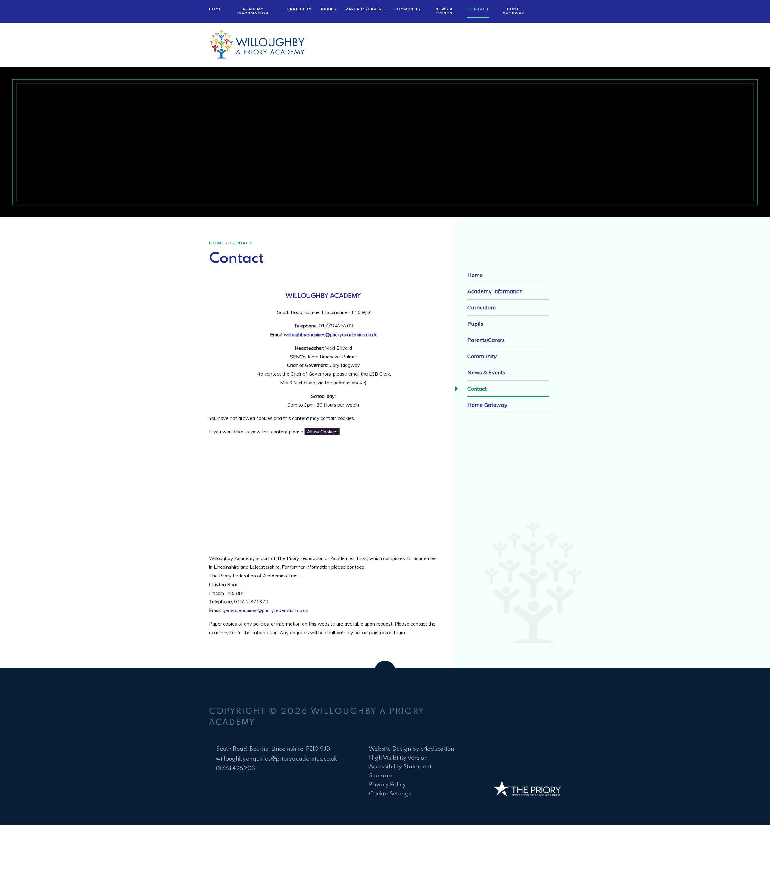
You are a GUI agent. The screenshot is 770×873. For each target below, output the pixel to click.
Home (216, 243)
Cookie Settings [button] (390, 793)
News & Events (486, 372)
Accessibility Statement (400, 766)
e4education (437, 748)
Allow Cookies (322, 432)
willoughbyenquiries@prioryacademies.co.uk (330, 334)
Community (482, 356)
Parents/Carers (486, 340)
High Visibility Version (398, 757)
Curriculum (481, 307)
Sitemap (380, 775)
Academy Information (494, 291)
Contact (241, 243)
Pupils (475, 323)
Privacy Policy (387, 784)
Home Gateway (487, 404)
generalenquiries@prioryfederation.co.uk (265, 610)
